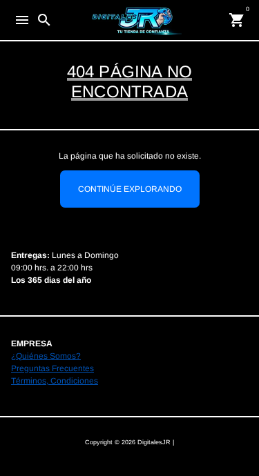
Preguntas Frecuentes (52, 368)
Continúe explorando (130, 189)
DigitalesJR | (155, 442)
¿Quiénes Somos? (46, 356)
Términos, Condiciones (54, 381)
